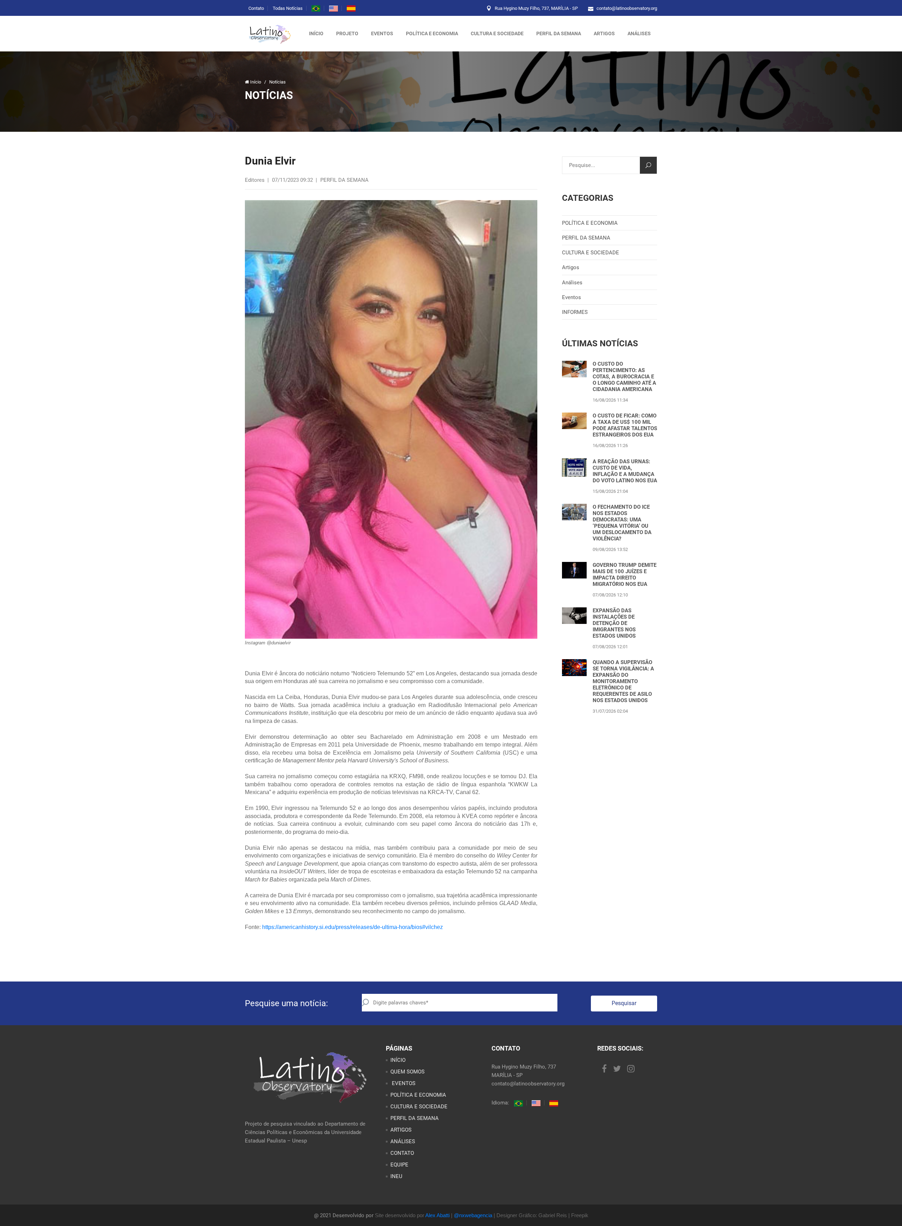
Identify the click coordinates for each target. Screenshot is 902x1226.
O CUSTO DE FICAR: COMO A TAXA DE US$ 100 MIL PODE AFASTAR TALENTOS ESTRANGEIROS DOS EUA (625, 425)
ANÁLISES (639, 33)
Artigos (570, 267)
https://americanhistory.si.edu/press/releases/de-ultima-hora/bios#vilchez (352, 927)
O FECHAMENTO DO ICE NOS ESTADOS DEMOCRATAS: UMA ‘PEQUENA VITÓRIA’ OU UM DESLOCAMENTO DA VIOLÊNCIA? (622, 523)
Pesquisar (624, 1003)
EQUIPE (399, 1165)
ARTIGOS (604, 33)
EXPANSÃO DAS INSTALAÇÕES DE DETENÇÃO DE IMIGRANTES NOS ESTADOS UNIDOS (614, 623)
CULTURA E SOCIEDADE (497, 33)
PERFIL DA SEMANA (558, 33)
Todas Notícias (288, 8)
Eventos (382, 33)
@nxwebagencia (473, 1215)
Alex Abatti (437, 1215)
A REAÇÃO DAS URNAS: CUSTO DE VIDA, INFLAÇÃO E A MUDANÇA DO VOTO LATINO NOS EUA (625, 471)
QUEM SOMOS (407, 1072)
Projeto (347, 33)
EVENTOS (402, 1083)
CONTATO (402, 1153)
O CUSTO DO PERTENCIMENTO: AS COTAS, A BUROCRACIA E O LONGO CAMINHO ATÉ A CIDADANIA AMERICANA (624, 376)
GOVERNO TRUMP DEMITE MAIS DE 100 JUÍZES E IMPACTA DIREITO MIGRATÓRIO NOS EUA (624, 574)
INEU (396, 1176)
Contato (256, 8)
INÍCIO (398, 1060)
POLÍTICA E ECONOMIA (432, 33)
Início (316, 33)
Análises (572, 282)
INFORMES (575, 312)
